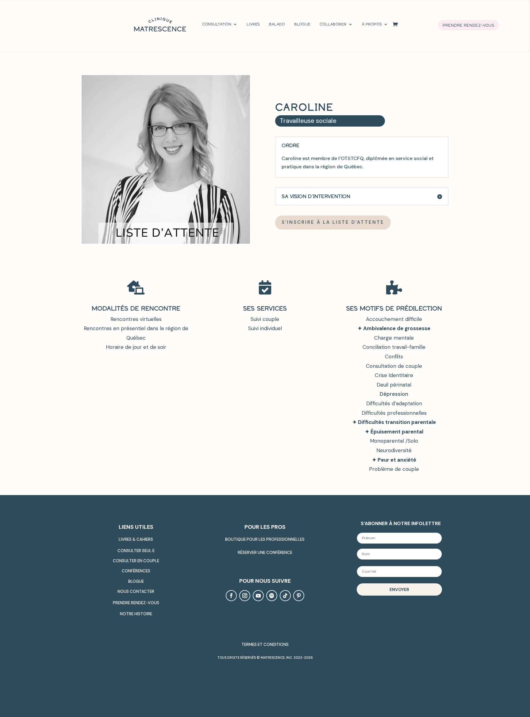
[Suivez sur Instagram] (244, 595)
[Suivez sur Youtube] (258, 595)
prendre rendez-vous (468, 25)
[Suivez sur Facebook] (231, 595)
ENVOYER (399, 589)
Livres (253, 24)
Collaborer (333, 24)
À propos (372, 24)
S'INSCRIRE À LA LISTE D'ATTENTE (333, 222)
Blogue (302, 24)
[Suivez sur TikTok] (285, 595)
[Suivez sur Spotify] (271, 595)
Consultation (216, 24)
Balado (277, 24)
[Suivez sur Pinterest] (298, 595)
